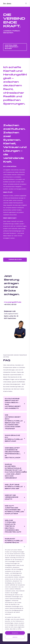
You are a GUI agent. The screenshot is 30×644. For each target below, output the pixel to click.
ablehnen (15, 637)
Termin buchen (15, 259)
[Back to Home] (7, 3)
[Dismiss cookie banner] (24, 547)
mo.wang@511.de (12, 302)
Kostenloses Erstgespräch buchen (11, 47)
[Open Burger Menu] (26, 3)
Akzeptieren (15, 633)
